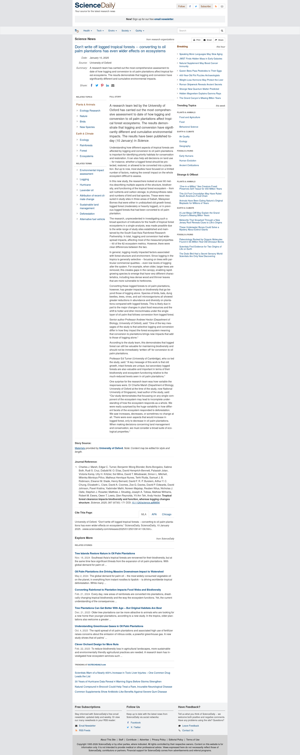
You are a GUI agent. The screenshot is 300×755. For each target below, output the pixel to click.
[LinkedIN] (107, 85)
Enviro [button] (111, 30)
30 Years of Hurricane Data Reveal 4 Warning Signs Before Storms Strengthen (118, 681)
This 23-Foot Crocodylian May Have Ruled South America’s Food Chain (200, 194)
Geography (184, 145)
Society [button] (125, 30)
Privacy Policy (159, 739)
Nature (83, 116)
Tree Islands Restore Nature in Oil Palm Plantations (105, 553)
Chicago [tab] (166, 514)
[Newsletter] (222, 6)
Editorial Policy (176, 739)
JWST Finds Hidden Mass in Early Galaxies (200, 58)
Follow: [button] (181, 6)
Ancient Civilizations (189, 165)
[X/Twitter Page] (196, 6)
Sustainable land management (89, 206)
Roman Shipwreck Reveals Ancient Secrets (200, 84)
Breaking (182, 46)
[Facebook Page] (190, 6)
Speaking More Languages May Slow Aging (200, 54)
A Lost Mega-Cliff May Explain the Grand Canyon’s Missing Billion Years (199, 214)
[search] (222, 30)
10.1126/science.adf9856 (146, 502)
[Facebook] (91, 85)
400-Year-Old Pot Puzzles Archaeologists (199, 75)
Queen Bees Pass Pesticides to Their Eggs (200, 70)
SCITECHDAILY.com (97, 664)
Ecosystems (86, 156)
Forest (83, 150)
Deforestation (87, 213)
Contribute (131, 739)
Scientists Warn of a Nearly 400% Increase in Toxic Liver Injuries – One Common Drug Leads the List (122, 674)
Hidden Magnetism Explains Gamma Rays (200, 93)
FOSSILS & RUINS (185, 150)
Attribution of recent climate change (92, 197)
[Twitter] (97, 85)
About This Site (108, 739)
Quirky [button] (139, 30)
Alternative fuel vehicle (92, 219)
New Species (87, 127)
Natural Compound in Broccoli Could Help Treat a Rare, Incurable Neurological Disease (123, 686)
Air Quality (184, 136)
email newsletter (163, 19)
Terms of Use (193, 739)
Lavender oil (87, 190)
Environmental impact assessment (92, 171)
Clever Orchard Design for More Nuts (97, 644)
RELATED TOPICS (84, 96)
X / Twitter (136, 727)
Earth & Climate (85, 133)
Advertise (144, 739)
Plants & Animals (85, 104)
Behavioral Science (188, 126)
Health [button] (86, 30)
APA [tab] (154, 514)
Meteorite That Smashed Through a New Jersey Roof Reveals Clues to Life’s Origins (200, 221)
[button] (197, 40)
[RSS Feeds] (216, 6)
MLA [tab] (143, 514)
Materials (80, 448)
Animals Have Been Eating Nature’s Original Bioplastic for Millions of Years (201, 201)
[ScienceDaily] (95, 5)
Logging (84, 179)
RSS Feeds (84, 730)
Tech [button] (99, 30)
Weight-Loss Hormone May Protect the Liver (201, 79)
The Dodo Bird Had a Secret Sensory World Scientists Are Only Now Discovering (200, 254)
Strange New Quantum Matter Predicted (199, 88)
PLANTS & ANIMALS (186, 112)
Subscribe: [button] (206, 6)
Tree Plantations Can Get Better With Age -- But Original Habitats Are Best (118, 608)
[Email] (113, 85)
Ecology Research (90, 110)
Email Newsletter (87, 725)
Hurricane (85, 184)
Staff (121, 739)
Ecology (84, 140)
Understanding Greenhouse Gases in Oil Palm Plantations (109, 626)
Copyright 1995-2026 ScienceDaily (94, 744)
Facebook (136, 722)
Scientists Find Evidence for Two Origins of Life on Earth (200, 247)
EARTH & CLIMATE (185, 131)
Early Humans (186, 155)
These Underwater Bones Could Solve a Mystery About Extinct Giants (199, 228)
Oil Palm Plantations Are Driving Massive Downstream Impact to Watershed (119, 571)
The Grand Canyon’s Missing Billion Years (200, 97)
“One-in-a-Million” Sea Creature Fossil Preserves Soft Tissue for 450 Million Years (200, 187)
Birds (83, 121)
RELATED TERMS (84, 163)
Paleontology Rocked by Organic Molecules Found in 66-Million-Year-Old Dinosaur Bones (201, 240)
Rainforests (86, 145)
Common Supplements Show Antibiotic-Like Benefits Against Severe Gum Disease (121, 691)
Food (182, 121)
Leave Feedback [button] (190, 725)
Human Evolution (187, 160)
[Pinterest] (102, 85)
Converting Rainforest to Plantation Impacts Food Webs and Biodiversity (118, 589)
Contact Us (187, 730)
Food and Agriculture (189, 117)
